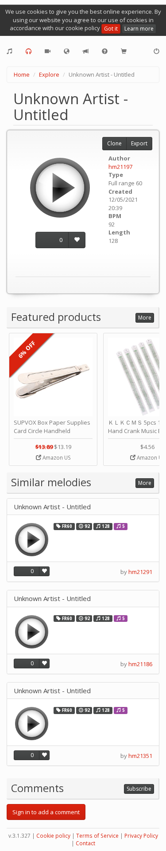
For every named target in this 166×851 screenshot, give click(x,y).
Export (139, 143)
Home (22, 74)
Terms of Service (97, 835)
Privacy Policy (141, 835)
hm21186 (140, 664)
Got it (111, 28)
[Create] (9, 51)
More (144, 317)
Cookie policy (53, 835)
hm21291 (140, 572)
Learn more (139, 28)
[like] (76, 240)
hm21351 (140, 756)
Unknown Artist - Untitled (52, 507)
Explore (49, 74)
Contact (85, 843)
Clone (114, 143)
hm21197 (120, 167)
